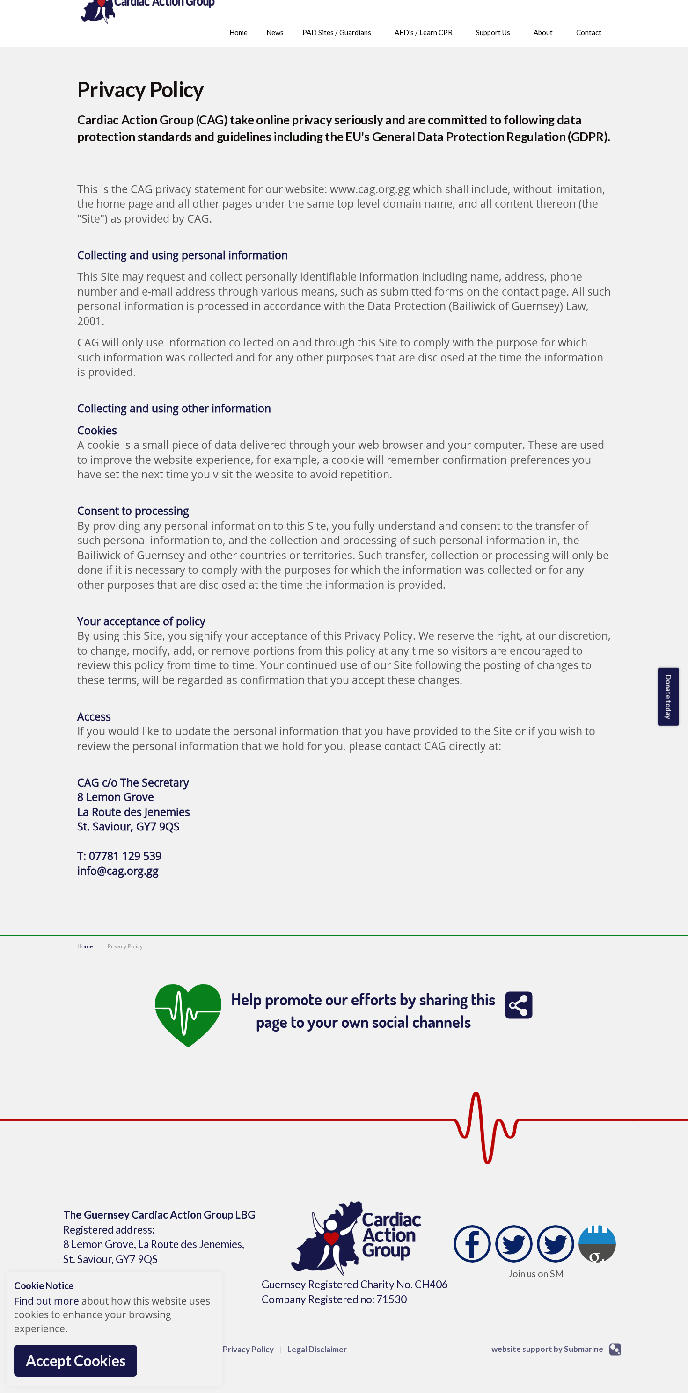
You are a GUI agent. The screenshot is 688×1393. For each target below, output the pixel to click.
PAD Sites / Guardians (336, 32)
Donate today (668, 696)
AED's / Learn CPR (424, 32)
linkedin (555, 1244)
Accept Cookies (75, 1361)
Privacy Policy (248, 1349)
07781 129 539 (125, 856)
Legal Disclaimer (317, 1349)
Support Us (493, 32)
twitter (514, 1244)
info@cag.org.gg (118, 871)
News (275, 32)
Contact (588, 32)
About (543, 32)
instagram (597, 1244)
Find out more (46, 1300)
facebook (472, 1244)
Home (238, 32)
